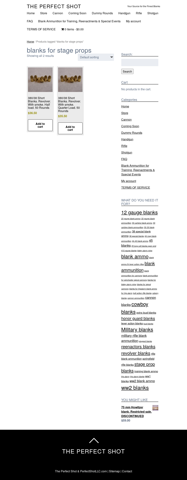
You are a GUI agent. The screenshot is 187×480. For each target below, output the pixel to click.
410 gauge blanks (129, 250)
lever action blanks (132, 323)
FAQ (30, 21)
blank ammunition (138, 266)
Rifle (139, 13)
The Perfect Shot (54, 6)
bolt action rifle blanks (142, 293)
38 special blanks (136, 236)
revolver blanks (135, 353)
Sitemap (114, 471)
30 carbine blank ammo (142, 223)
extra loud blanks (146, 312)
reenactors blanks (138, 346)
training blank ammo (146, 371)
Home (31, 13)
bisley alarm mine (144, 250)
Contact (127, 471)
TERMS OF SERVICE (41, 29)
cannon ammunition (135, 298)
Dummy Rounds (102, 13)
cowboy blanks (134, 307)
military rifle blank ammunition (134, 338)
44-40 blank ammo (140, 241)
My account (133, 21)
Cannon (58, 13)
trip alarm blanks (137, 376)
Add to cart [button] (40, 125)
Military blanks (137, 329)
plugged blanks (145, 341)
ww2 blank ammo (142, 380)
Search (127, 71)
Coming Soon (77, 13)
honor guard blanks (138, 318)
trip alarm (125, 376)
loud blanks (148, 323)
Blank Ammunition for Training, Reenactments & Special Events (79, 21)
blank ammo (134, 256)
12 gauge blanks (139, 212)
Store (43, 13)
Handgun (124, 13)
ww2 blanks (135, 387)
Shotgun (152, 13)
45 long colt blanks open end (143, 246)
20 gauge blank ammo (131, 218)
